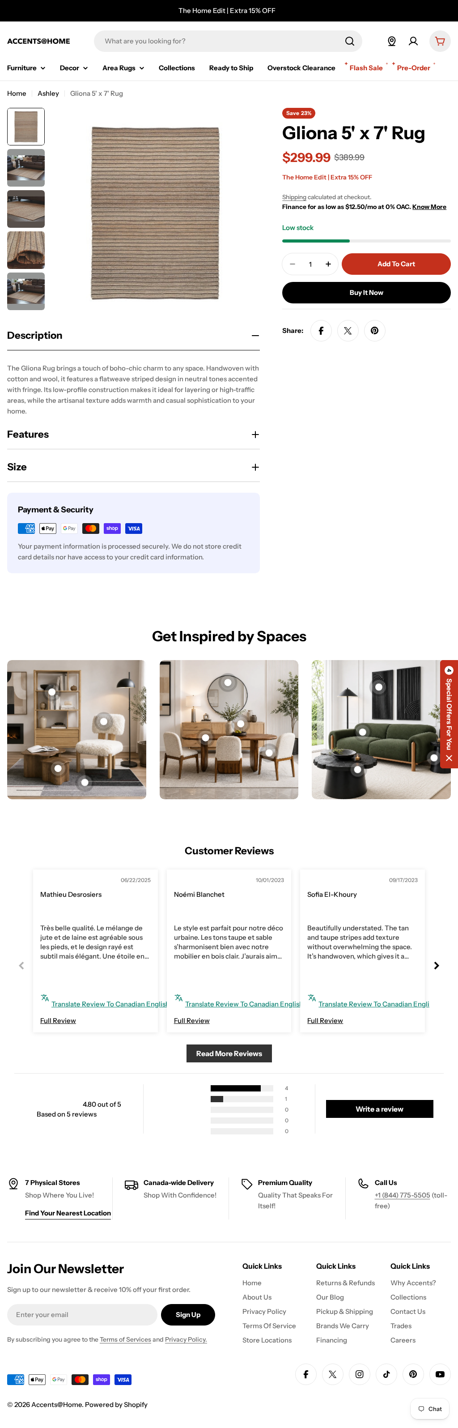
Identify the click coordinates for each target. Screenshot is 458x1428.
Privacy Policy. (186, 1339)
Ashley (48, 93)
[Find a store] (391, 41)
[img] (60, 881)
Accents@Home (56, 1404)
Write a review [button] (379, 1108)
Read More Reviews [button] (229, 1053)
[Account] (413, 41)
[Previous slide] (21, 965)
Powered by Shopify (116, 1404)
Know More (429, 207)
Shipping (294, 196)
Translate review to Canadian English (110, 1004)
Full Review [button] (58, 1020)
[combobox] (228, 41)
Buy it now (366, 292)
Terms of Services (125, 1339)
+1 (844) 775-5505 (402, 1195)
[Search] (349, 41)
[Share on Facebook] (321, 330)
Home (16, 93)
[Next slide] (436, 965)
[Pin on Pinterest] (375, 330)
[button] (449, 714)
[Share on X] (348, 330)
